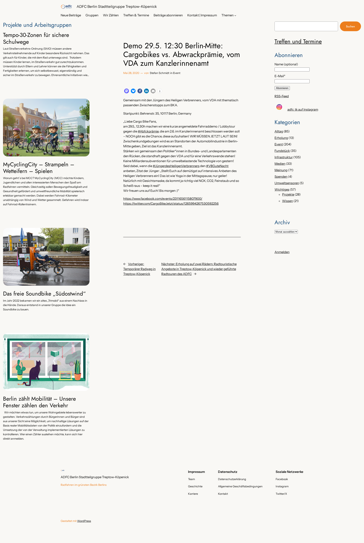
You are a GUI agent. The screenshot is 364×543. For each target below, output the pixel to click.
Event (176, 73)
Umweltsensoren (287, 183)
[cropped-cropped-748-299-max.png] (66, 7)
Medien (280, 164)
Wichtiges (282, 189)
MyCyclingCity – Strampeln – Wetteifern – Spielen (38, 167)
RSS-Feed (282, 96)
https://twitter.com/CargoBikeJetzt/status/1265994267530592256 (171, 203)
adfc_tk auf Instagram (302, 109)
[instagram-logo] (279, 107)
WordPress (84, 521)
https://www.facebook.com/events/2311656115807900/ (162, 199)
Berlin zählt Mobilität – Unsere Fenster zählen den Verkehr (39, 402)
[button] (126, 91)
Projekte (288, 194)
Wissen (287, 201)
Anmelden (282, 252)
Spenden (281, 176)
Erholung (281, 138)
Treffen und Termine (298, 41)
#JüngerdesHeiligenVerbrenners (176, 166)
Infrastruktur (284, 157)
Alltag (279, 131)
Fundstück (282, 151)
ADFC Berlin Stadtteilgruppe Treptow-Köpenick (117, 6)
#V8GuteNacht (217, 166)
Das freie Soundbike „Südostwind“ (44, 293)
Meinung (281, 170)
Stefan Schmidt (159, 73)
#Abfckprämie (148, 131)
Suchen (350, 26)
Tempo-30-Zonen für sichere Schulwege (36, 38)
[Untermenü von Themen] (235, 15)
